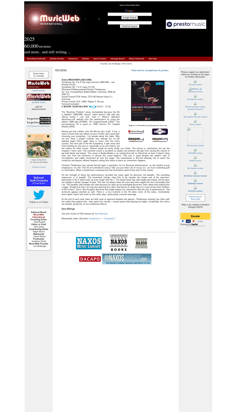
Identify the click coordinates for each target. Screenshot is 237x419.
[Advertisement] (156, 43)
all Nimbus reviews (38, 167)
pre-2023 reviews (39, 102)
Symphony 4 (94, 218)
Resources (73, 59)
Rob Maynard (101, 213)
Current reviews (38, 90)
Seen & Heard (99, 59)
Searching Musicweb (36, 59)
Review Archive (57, 59)
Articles (85, 59)
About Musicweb (136, 59)
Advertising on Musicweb (195, 197)
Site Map (153, 59)
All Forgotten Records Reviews (38, 126)
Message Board (117, 59)
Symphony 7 (110, 218)
